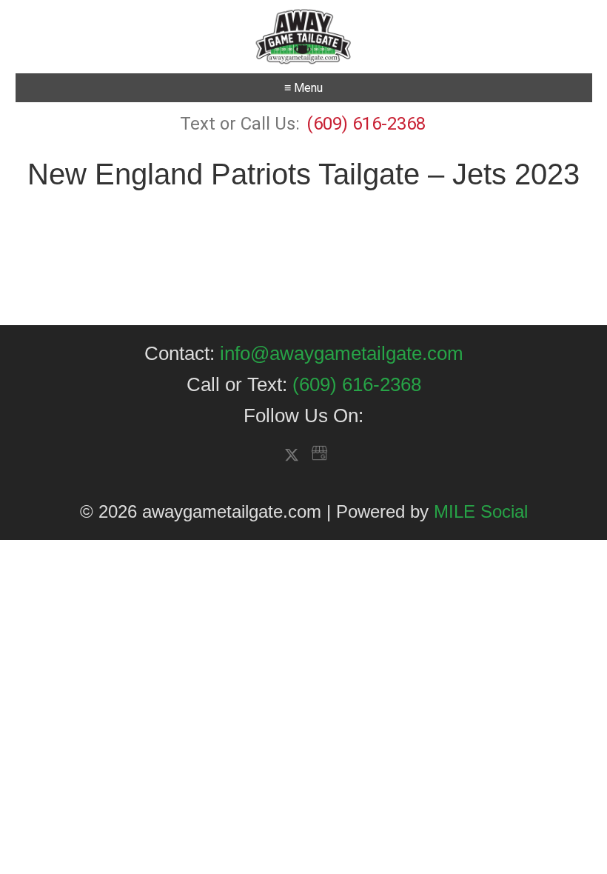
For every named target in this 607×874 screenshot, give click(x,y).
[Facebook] (280, 454)
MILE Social (481, 511)
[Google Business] (319, 454)
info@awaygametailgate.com (341, 353)
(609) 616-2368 (364, 123)
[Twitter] (291, 456)
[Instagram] (306, 454)
